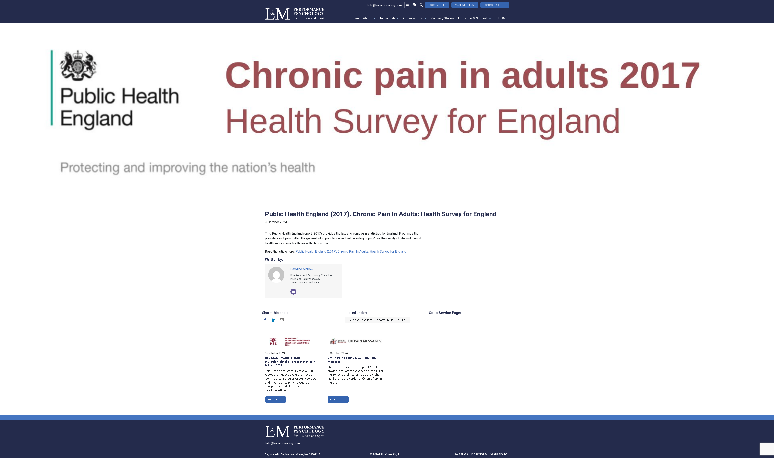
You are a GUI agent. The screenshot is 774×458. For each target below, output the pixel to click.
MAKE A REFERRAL (465, 4)
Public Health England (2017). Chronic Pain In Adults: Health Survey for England (350, 251)
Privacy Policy (479, 454)
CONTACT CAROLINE (495, 4)
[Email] (293, 292)
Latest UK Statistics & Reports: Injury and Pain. (377, 319)
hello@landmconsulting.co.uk (384, 5)
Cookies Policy (498, 454)
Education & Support (473, 18)
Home (354, 18)
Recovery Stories (442, 18)
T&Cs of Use (461, 454)
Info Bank (502, 18)
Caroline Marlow (301, 269)
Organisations (413, 18)
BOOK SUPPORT (437, 4)
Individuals (388, 18)
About (367, 18)
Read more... (276, 399)
